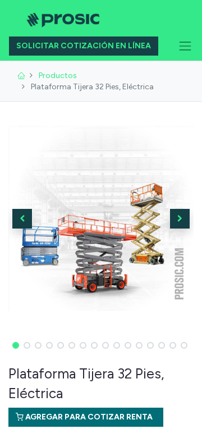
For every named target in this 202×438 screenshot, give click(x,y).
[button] (22, 218)
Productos (58, 75)
